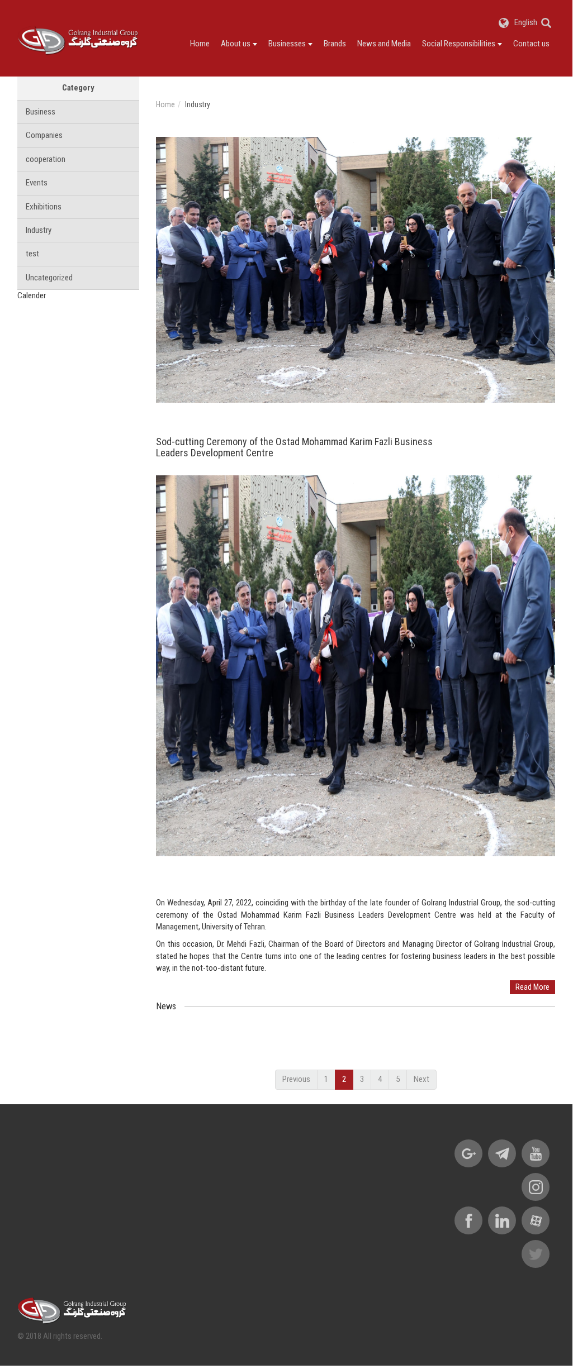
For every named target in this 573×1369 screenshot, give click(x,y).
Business (40, 112)
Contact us (531, 44)
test (32, 254)
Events (37, 183)
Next (421, 1079)
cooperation (45, 159)
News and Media (384, 44)
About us (235, 44)
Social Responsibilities (458, 44)
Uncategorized (49, 278)
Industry (38, 230)
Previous (296, 1079)
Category (78, 88)
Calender (31, 295)
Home (200, 44)
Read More (532, 986)
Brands (335, 44)
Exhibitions (43, 207)
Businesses (287, 44)
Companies (44, 135)
